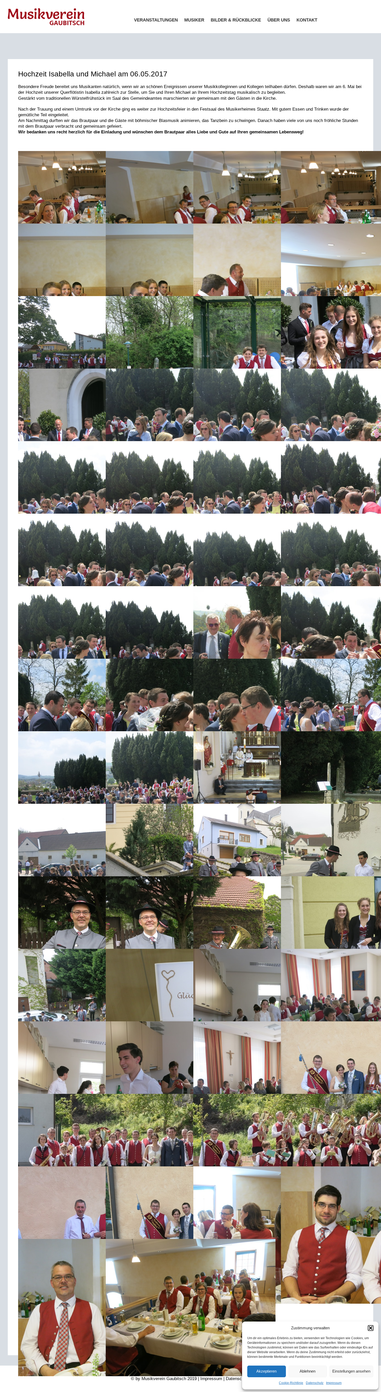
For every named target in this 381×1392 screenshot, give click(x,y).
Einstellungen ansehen (351, 1371)
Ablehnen (307, 1371)
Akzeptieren (266, 1371)
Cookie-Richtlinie (291, 1383)
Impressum (334, 1383)
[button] (370, 1328)
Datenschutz (314, 1383)
